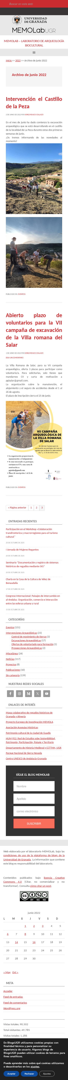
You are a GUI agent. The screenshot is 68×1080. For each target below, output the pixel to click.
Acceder (7, 991)
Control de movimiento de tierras (29, 636)
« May (7, 972)
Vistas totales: (11, 1024)
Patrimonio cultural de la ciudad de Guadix (28, 733)
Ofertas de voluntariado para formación (32, 644)
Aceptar (11, 1073)
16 (34, 942)
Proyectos (11, 664)
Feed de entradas (13, 997)
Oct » (15, 972)
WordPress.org (11, 1008)
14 (16, 942)
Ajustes (47, 1073)
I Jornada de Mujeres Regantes (22, 549)
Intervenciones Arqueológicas (21, 633)
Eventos (22, 294)
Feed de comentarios (15, 1003)
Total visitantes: (12, 1030)
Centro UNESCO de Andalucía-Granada (26, 758)
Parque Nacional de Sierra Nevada (24, 753)
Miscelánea (12, 653)
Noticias (10, 659)
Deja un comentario (14, 358)
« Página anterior (17, 507)
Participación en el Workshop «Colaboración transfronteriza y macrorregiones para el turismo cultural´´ (32, 533)
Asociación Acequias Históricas (22, 727)
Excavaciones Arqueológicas (26, 640)
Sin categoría (13, 675)
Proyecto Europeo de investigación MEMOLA (29, 722)
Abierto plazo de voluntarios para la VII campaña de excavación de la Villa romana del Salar (34, 330)
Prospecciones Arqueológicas (27, 648)
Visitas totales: (11, 1036)
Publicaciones (13, 670)
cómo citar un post (40, 886)
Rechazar (29, 1073)
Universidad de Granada (29, 20)
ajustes (35, 1066)
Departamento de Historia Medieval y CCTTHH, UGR (33, 748)
